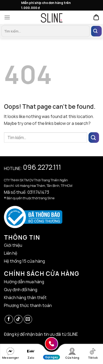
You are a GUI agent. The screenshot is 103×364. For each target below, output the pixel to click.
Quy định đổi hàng (20, 289)
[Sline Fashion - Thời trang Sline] (51, 17)
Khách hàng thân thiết (25, 297)
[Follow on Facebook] (8, 319)
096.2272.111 (42, 167)
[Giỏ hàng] (96, 17)
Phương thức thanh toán (28, 305)
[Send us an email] (28, 319)
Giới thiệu (13, 245)
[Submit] (96, 31)
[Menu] (8, 17)
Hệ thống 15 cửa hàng (24, 261)
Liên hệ (10, 253)
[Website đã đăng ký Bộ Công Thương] (33, 216)
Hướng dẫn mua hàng (24, 282)
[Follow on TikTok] (18, 319)
